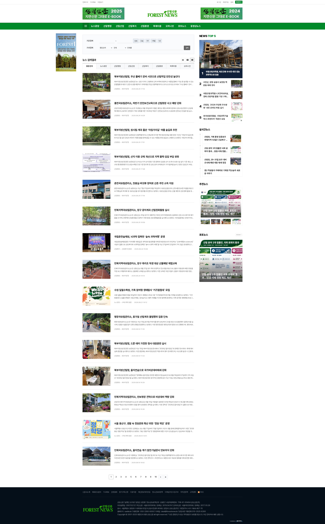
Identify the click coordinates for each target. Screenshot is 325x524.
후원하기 (239, 2)
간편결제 (114, 492)
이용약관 (133, 492)
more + (238, 235)
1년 (160, 41)
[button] (203, 204)
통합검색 (89, 66)
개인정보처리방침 (144, 492)
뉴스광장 (95, 26)
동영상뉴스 (196, 26)
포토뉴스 (182, 26)
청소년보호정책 (157, 492)
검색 (231, 2)
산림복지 (132, 26)
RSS (202, 492)
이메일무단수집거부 (171, 492)
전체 (135, 41)
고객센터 (193, 492)
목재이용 (157, 26)
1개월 (153, 41)
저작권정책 (184, 492)
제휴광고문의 (96, 492)
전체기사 (85, 2)
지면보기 (100, 2)
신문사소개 (86, 492)
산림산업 (120, 26)
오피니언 (170, 26)
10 (156, 477)
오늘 (142, 41)
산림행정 (107, 26)
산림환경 (145, 26)
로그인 (219, 2)
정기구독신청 (123, 492)
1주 (148, 41)
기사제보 (93, 2)
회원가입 (226, 2)
